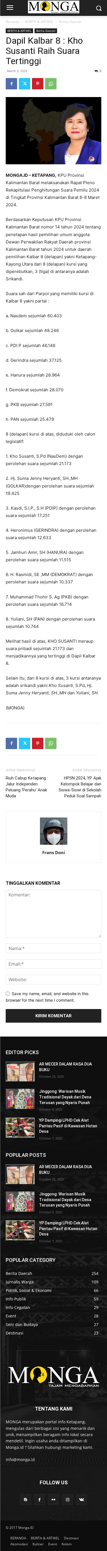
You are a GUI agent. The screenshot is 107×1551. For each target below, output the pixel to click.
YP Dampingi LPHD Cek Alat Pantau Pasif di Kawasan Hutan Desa (68, 1126)
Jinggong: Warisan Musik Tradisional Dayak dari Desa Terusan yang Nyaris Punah (65, 1097)
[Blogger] (25, 1499)
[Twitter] (24, 83)
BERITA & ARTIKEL (39, 21)
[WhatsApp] (50, 83)
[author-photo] (53, 844)
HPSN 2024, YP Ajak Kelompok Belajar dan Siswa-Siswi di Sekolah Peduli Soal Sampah (79, 787)
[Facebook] (11, 83)
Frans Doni (53, 852)
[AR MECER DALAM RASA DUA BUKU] (20, 1071)
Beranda (12, 21)
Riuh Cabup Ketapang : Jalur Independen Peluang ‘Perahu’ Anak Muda (27, 787)
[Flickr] (53, 1499)
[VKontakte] (81, 1499)
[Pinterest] (37, 83)
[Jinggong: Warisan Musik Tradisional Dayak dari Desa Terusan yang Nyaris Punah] (20, 1099)
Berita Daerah (70, 21)
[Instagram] (67, 1499)
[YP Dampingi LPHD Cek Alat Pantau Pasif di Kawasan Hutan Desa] (20, 1128)
